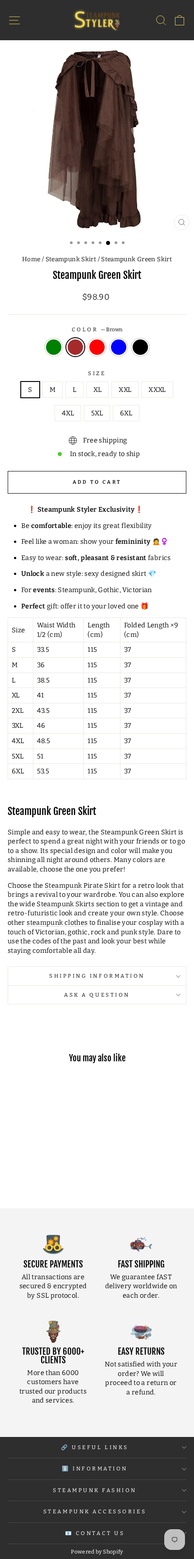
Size (97, 373)
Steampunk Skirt (71, 259)
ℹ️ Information (95, 1468)
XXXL (157, 390)
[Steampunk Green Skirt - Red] (41, 1177)
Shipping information (97, 976)
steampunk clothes (57, 922)
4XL (68, 413)
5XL (97, 413)
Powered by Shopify (97, 1552)
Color (97, 329)
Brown (75, 347)
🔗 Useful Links (94, 1447)
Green (54, 347)
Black (140, 347)
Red (97, 347)
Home (31, 259)
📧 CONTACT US (95, 1533)
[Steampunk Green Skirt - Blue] (52, 1177)
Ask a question (96, 995)
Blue (119, 347)
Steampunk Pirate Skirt (82, 885)
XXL (125, 390)
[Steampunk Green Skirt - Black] (62, 1177)
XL (97, 390)
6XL (126, 413)
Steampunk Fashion (95, 1490)
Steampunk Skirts (65, 904)
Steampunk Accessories (94, 1511)
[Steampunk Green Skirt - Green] (21, 1177)
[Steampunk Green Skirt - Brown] (31, 1177)
